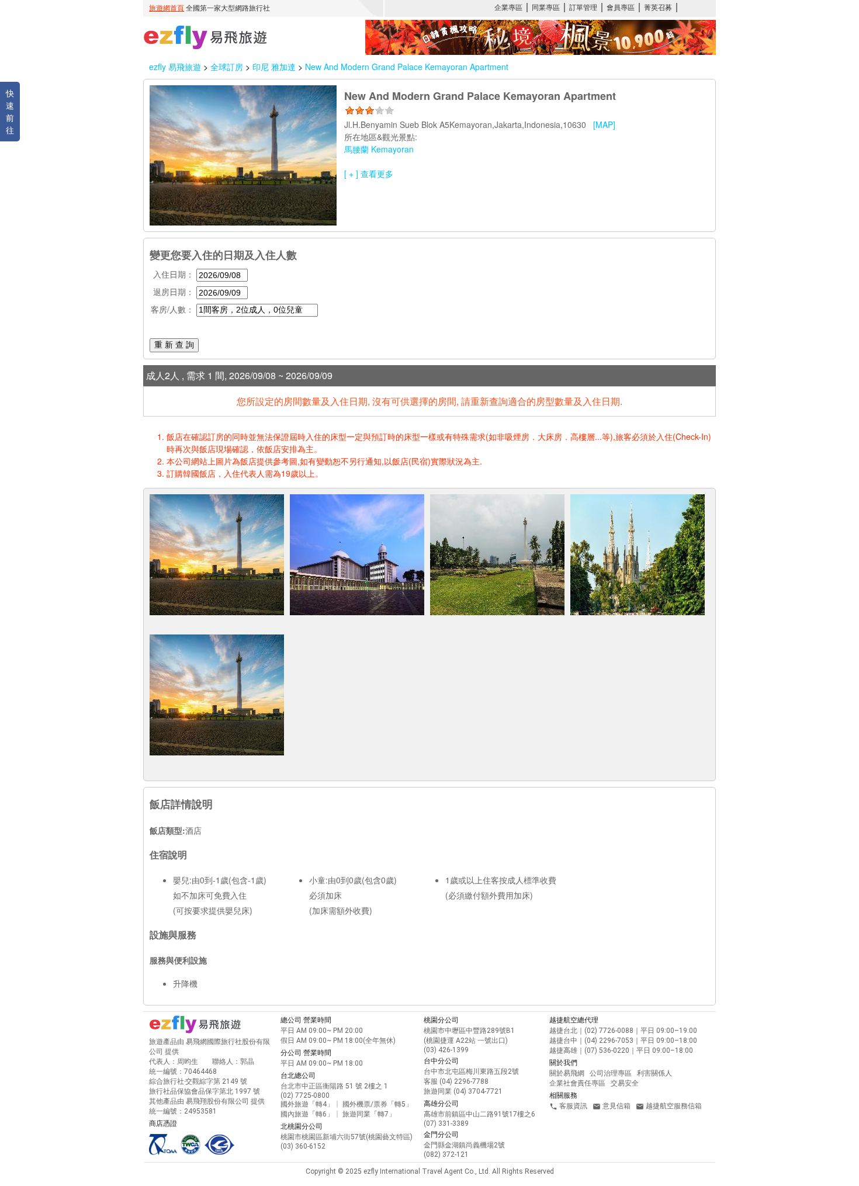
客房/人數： (172, 309)
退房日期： (173, 291)
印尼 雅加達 (275, 66)
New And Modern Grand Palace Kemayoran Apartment (406, 66)
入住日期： (173, 274)
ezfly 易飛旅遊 (175, 66)
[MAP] (604, 124)
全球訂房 (226, 66)
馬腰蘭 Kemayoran (379, 149)
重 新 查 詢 (174, 344)
